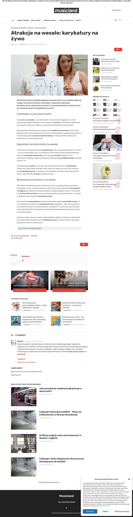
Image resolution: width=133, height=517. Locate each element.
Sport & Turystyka (66, 20)
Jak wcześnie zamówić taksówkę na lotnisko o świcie (110, 60)
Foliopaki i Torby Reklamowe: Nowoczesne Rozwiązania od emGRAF (61, 460)
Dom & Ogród (35, 20)
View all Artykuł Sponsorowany (48, 482)
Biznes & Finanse (23, 20)
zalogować (21, 371)
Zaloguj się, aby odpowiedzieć (26, 362)
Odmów (105, 511)
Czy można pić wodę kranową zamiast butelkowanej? (104, 185)
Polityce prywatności (104, 506)
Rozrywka (30, 27)
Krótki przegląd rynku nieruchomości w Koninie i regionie (60, 436)
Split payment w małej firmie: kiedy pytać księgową (110, 69)
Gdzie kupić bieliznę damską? (104, 129)
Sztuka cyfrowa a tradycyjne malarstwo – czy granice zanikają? (73, 305)
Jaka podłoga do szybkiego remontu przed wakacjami (109, 78)
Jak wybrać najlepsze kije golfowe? (107, 121)
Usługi (77, 20)
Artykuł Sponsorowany (19, 27)
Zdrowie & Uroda (50, 20)
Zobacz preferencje (122, 511)
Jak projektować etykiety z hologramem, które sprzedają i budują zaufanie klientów (34, 319)
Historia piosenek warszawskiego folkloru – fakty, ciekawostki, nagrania (34, 305)
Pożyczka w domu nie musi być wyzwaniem (105, 157)
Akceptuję (90, 511)
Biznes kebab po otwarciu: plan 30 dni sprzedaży (110, 87)
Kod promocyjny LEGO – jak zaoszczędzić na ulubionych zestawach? (73, 319)
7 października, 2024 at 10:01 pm (34, 341)
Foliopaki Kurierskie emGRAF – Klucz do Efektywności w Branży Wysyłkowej (60, 413)
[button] (129, 479)
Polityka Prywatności (66, 502)
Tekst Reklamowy (40, 27)
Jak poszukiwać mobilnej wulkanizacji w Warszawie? (60, 389)
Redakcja (23, 44)
